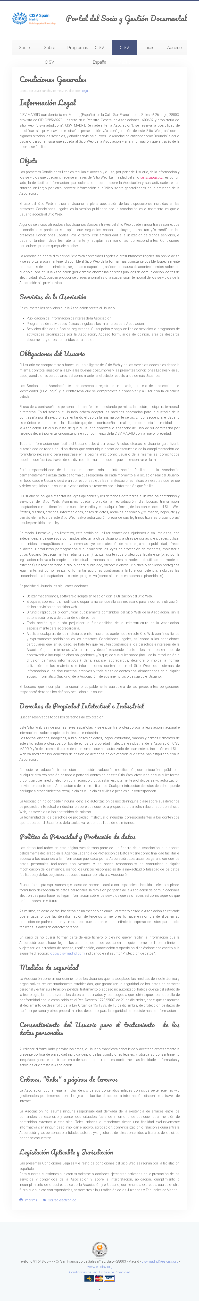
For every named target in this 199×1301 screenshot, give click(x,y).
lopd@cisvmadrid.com (67, 953)
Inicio (149, 47)
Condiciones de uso (83, 1272)
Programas (77, 47)
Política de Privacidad (114, 1272)
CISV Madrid (124, 50)
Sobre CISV (49, 50)
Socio (24, 47)
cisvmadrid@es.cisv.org (159, 1261)
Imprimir (31, 1200)
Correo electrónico (61, 1200)
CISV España (99, 50)
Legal (85, 91)
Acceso (174, 47)
